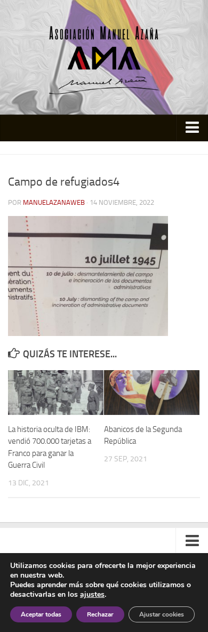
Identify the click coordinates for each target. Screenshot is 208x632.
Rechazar (100, 614)
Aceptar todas (41, 614)
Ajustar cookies (161, 614)
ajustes (92, 594)
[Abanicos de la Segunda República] (151, 392)
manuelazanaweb (54, 202)
